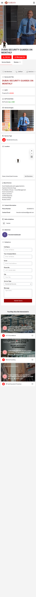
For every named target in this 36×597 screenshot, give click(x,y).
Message (6, 288)
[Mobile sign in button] (34, 2)
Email (5, 260)
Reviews (17, 62)
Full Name (7, 247)
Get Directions (29, 176)
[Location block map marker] (18, 161)
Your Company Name (10, 254)
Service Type (7, 281)
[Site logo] (10, 2)
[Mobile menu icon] (2, 2)
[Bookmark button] (32, 335)
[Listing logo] (4, 45)
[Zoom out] (31, 153)
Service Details (6, 62)
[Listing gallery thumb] (18, 120)
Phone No (7, 267)
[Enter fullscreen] (31, 156)
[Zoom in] (31, 151)
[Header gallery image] (18, 25)
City (5, 274)
